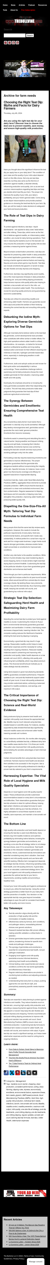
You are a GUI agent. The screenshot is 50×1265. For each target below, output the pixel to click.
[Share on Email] (34, 1072)
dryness (27, 1089)
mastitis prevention (25, 1106)
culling (36, 1086)
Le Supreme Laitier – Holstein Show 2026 (24, 1242)
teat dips (34, 1117)
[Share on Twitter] (11, 1072)
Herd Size (35, 1098)
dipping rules (18, 1089)
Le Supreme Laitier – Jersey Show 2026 (24, 1244)
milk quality (16, 1109)
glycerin (19, 1095)
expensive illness (38, 1092)
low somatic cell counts (29, 1103)
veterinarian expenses (20, 1120)
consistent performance (24, 1086)
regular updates (28, 1115)
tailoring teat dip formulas (20, 1117)
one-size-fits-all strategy (30, 1109)
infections (9, 1103)
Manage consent (35, 1262)
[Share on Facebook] (6, 1072)
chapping (32, 1084)
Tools (5, 10)
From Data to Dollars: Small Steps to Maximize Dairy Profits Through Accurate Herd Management (26, 1052)
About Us (14, 10)
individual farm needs (32, 1101)
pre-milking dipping (13, 1115)
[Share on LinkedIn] (23, 1072)
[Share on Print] (29, 1072)
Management (21, 1081)
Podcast (31, 5)
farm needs (10, 1095)
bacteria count (16, 1084)
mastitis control (12, 1106)
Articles (22, 5)
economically (36, 1089)
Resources (42, 5)
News (13, 5)
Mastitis (41, 1103)
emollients (10, 1092)
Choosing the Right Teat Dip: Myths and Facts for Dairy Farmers (23, 105)
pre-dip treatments (38, 1112)
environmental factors (23, 1092)
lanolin (16, 1103)
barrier (25, 1084)
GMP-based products (30, 1095)
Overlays (42, 1134)
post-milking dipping (23, 1112)
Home (5, 5)
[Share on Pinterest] (17, 1072)
